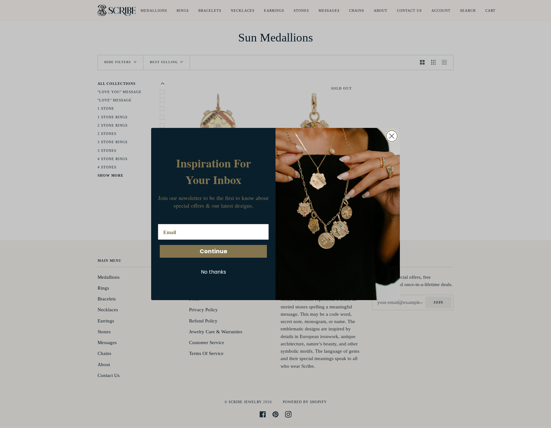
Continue (213, 251)
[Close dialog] (391, 136)
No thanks (213, 272)
